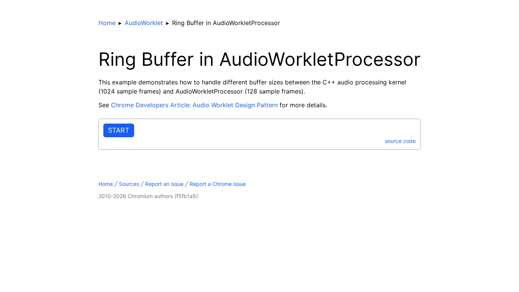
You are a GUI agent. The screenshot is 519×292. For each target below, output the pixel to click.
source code (400, 141)
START (119, 130)
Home (107, 23)
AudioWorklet (144, 23)
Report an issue (164, 184)
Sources (129, 184)
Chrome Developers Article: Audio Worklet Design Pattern (194, 105)
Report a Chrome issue (218, 184)
